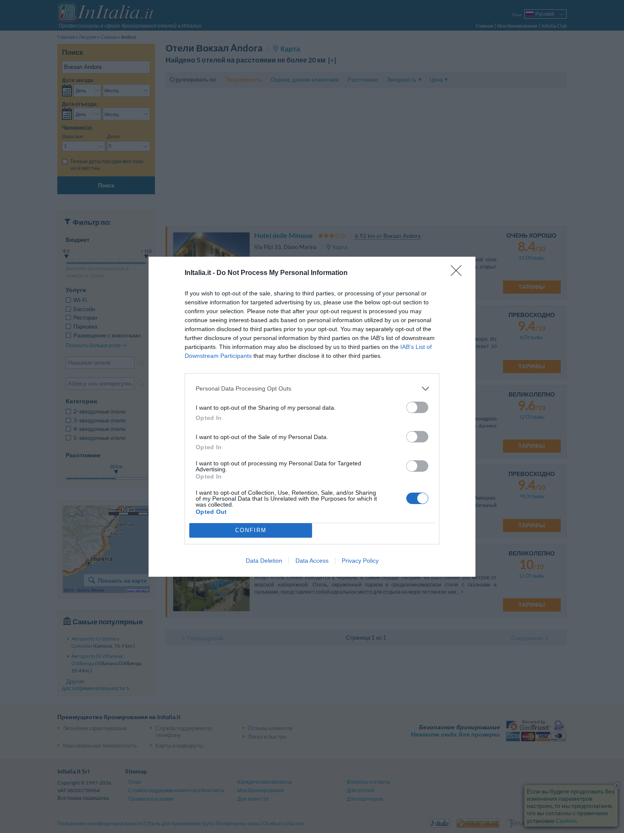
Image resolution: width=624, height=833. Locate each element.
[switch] (417, 407)
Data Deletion (264, 560)
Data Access (312, 560)
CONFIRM (251, 530)
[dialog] (312, 417)
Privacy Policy (360, 560)
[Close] (459, 273)
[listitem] (312, 388)
